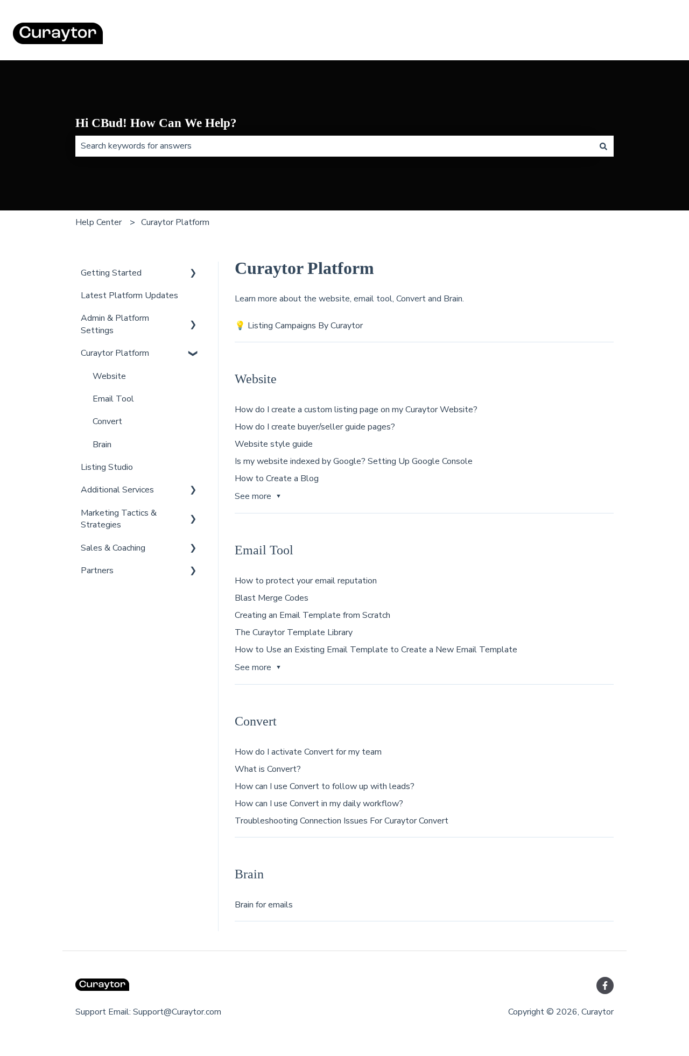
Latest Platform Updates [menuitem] (129, 295)
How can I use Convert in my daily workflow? (319, 803)
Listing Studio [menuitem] (107, 467)
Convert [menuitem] (107, 421)
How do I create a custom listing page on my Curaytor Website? (356, 410)
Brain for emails (264, 905)
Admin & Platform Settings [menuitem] (115, 324)
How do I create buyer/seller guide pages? (315, 427)
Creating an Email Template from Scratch (312, 615)
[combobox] (334, 146)
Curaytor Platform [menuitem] (115, 353)
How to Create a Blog (277, 478)
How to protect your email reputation (306, 581)
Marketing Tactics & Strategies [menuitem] (119, 519)
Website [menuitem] (109, 376)
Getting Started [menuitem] (111, 273)
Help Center (98, 222)
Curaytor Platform (175, 222)
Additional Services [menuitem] (117, 490)
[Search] (603, 146)
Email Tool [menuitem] (113, 399)
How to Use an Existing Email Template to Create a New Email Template (376, 650)
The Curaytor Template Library (294, 632)
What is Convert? (268, 769)
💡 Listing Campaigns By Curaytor (299, 326)
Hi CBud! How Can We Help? (156, 123)
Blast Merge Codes (271, 598)
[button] (193, 274)
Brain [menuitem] (102, 444)
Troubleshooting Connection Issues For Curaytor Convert (341, 821)
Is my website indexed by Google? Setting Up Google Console (354, 461)
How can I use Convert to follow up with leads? (324, 786)
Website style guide (274, 444)
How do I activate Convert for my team (308, 752)
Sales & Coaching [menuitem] (113, 548)
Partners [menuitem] (97, 570)
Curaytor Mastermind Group (613, 35)
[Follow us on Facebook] (605, 985)
